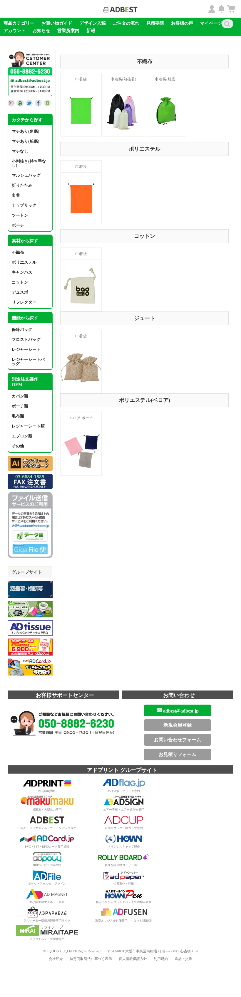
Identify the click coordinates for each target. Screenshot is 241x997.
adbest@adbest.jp (178, 710)
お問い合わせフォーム (177, 739)
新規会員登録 (177, 725)
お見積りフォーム (177, 754)
